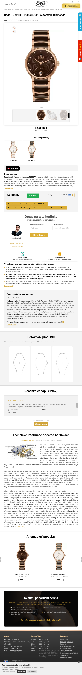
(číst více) (21, 526)
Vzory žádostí (64, 655)
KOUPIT (34, 196)
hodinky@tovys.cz (16, 246)
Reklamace (63, 644)
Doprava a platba (65, 648)
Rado (11, 9)
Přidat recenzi (42, 424)
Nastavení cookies (66, 657)
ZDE (69, 195)
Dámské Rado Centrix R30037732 (51, 9)
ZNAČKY (15, 4)
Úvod (5, 9)
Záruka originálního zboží (68, 646)
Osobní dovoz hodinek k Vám (18, 204)
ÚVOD (12, 4)
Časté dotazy (64, 639)
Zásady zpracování (66, 651)
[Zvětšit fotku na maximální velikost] (14, 31)
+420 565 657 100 (16, 646)
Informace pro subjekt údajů (69, 653)
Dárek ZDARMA (39, 204)
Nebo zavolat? (58, 224)
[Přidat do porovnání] (14, 27)
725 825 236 (14, 648)
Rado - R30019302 (23, 574)
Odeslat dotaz (37, 235)
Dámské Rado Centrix (32, 9)
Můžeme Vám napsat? (37, 224)
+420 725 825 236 (16, 244)
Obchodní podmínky (66, 642)
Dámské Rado (19, 9)
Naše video (14, 168)
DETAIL (22, 580)
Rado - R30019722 (59, 574)
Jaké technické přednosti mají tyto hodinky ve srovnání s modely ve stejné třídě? (36, 208)
